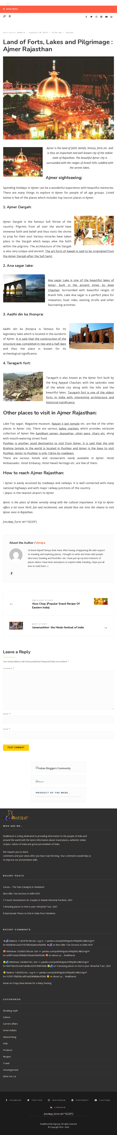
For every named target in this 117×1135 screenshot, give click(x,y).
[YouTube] (106, 16)
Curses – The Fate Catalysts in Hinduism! (23, 886)
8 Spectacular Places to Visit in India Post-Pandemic (29, 913)
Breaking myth (10, 1010)
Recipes (7, 1056)
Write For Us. (9, 1076)
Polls (5, 1043)
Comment (8, 668)
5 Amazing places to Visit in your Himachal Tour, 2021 (30, 906)
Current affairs (10, 1023)
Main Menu (11, 9)
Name (7, 713)
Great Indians (10, 1030)
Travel (70, 32)
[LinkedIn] (111, 16)
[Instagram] (96, 16)
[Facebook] (86, 16)
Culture (6, 1017)
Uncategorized (10, 1069)
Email (6, 729)
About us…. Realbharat (63, 955)
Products (7, 1049)
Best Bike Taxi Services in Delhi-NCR (21, 893)
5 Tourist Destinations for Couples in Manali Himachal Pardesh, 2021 (38, 900)
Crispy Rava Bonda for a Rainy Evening (32, 983)
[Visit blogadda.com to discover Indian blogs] (58, 781)
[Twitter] (91, 16)
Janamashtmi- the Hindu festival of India (58, 626)
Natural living (9, 1036)
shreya (21, 32)
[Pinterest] (101, 16)
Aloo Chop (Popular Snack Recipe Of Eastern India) (56, 604)
